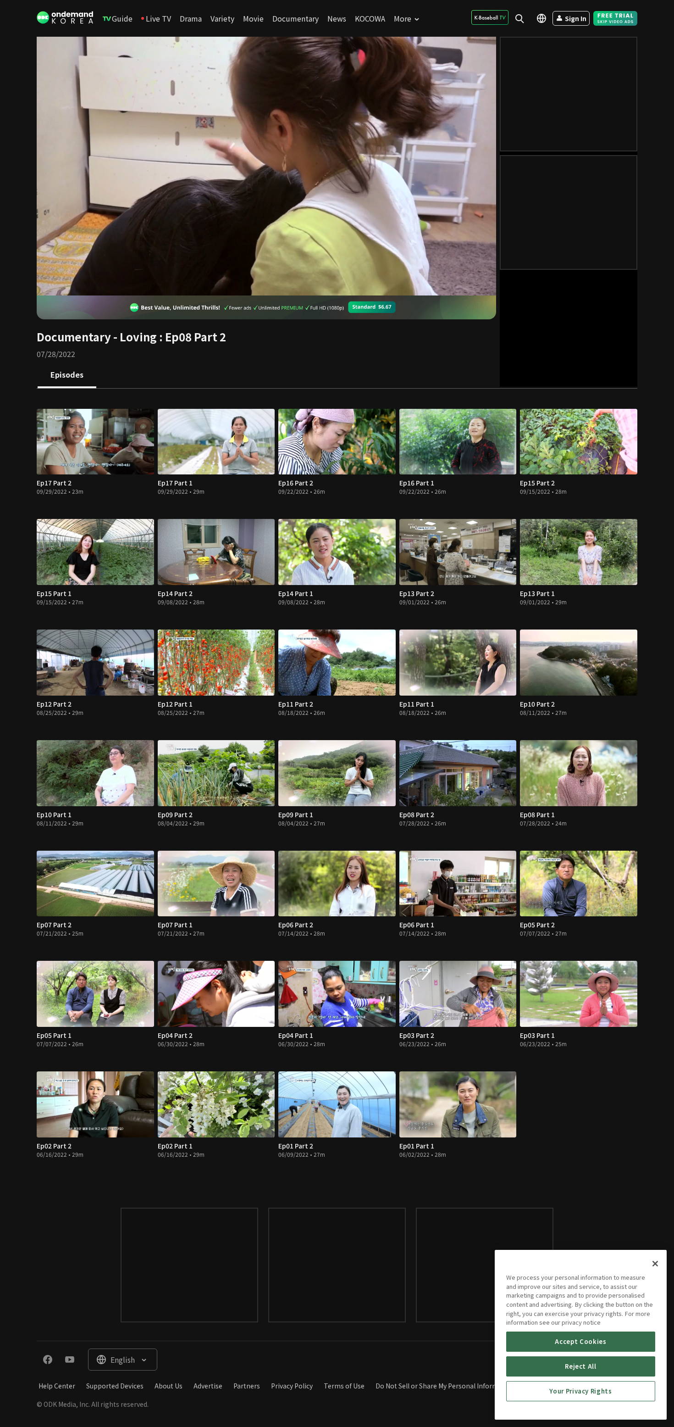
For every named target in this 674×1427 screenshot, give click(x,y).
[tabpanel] (337, 789)
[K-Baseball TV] (489, 17)
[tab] (67, 375)
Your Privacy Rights (580, 1391)
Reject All (581, 1366)
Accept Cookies (580, 1341)
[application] (266, 166)
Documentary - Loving (97, 337)
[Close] (655, 1264)
